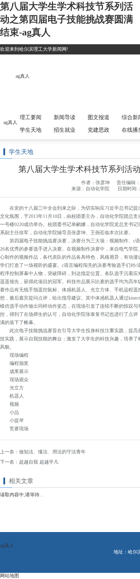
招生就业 (64, 130)
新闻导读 (64, 117)
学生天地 (30, 130)
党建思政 (98, 130)
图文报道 (98, 117)
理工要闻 (30, 117)
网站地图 (9, 575)
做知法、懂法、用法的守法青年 (52, 451)
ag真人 (23, 76)
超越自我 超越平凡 (38, 462)
